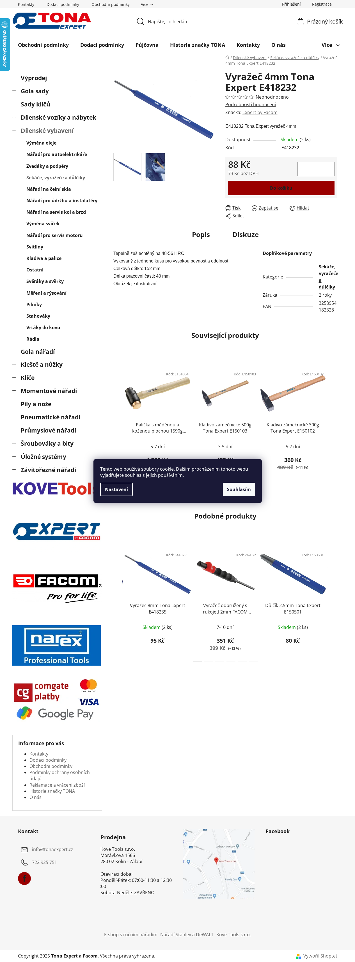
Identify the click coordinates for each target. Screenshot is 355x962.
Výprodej (34, 78)
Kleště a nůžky (42, 364)
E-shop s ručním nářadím (130, 934)
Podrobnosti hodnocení (250, 104)
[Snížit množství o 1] (302, 169)
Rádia (32, 339)
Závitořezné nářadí (48, 470)
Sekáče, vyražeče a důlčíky (55, 178)
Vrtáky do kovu (43, 327)
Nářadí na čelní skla (48, 189)
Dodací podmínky (63, 4)
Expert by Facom (260, 112)
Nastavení (116, 489)
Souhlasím (239, 489)
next (332, 422)
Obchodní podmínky (110, 4)
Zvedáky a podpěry (47, 166)
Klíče (28, 378)
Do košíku (281, 188)
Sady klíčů (35, 104)
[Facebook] (24, 878)
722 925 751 (44, 862)
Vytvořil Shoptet (320, 956)
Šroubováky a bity (47, 443)
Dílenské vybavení (47, 130)
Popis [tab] (201, 234)
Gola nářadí (38, 351)
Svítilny (34, 247)
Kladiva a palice (43, 258)
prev (117, 422)
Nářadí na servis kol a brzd (56, 212)
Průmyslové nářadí (48, 430)
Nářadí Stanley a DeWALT (187, 934)
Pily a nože (36, 404)
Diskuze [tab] (245, 234)
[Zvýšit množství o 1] (330, 169)
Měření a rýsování (46, 293)
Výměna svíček (42, 223)
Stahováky (38, 316)
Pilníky (34, 304)
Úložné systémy (43, 457)
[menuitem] (43, 44)
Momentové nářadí (49, 391)
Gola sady (35, 91)
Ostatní (34, 270)
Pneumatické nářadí (50, 417)
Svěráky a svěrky (45, 281)
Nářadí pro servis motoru (54, 235)
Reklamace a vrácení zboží (57, 785)
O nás (35, 797)
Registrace (322, 4)
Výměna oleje (41, 143)
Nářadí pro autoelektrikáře (56, 154)
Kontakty (26, 4)
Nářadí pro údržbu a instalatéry (61, 200)
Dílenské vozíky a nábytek (58, 117)
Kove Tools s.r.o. (233, 934)
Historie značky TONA (52, 791)
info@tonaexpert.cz (52, 849)
